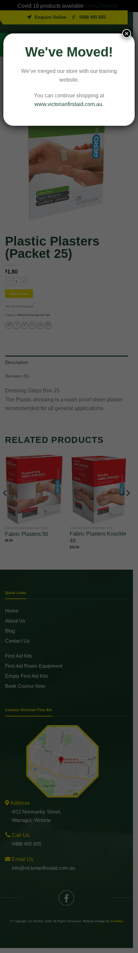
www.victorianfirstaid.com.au (68, 104)
